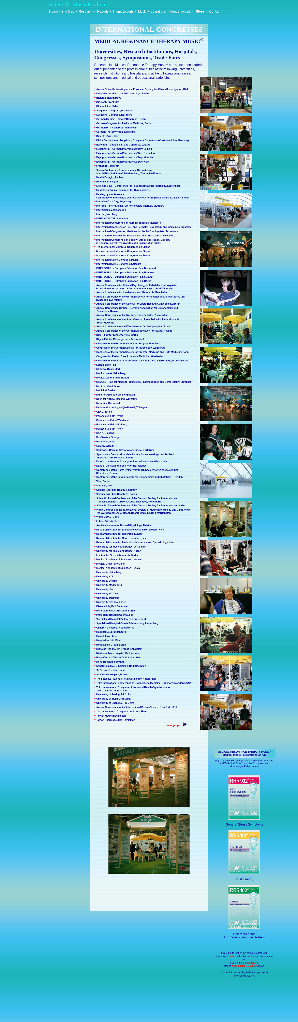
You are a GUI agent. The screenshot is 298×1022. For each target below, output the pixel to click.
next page (174, 725)
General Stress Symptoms (244, 824)
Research (86, 11)
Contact (214, 11)
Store (200, 11)
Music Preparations (152, 11)
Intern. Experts (123, 11)
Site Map (67, 11)
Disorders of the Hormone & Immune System (244, 935)
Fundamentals (180, 11)
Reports (102, 11)
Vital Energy (244, 879)
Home (53, 11)
